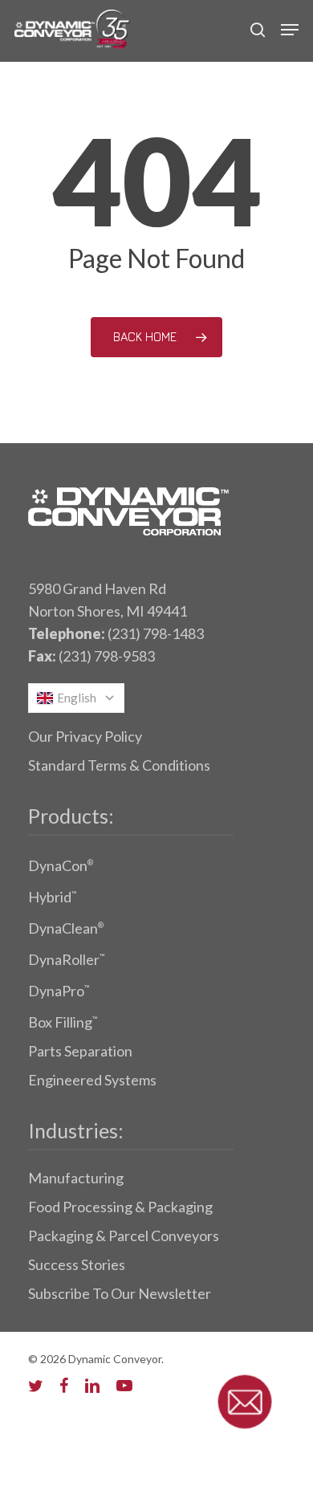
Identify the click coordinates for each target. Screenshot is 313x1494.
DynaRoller (66, 959)
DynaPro (58, 990)
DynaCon (60, 865)
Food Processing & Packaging (120, 1206)
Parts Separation (80, 1051)
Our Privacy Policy (85, 736)
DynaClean (66, 928)
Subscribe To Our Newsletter (119, 1293)
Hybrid (52, 897)
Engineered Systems (92, 1080)
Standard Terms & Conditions (119, 765)
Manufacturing (76, 1178)
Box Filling (62, 1022)
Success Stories (76, 1264)
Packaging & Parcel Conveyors (123, 1235)
